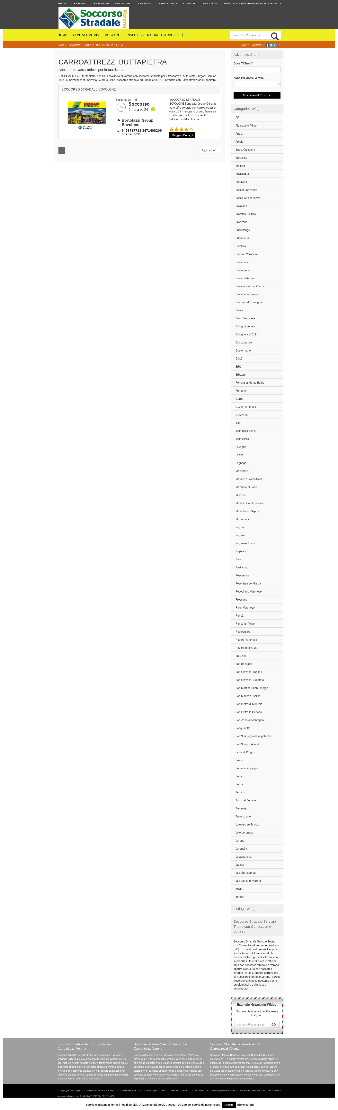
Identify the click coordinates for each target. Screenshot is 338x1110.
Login (244, 45)
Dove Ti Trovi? (243, 63)
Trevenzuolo (243, 816)
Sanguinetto (243, 728)
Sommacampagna (247, 768)
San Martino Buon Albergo (252, 688)
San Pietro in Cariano (249, 712)
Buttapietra (74, 45)
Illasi (238, 423)
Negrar (240, 527)
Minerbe (241, 495)
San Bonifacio (244, 664)
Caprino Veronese (247, 254)
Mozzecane (243, 519)
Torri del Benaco (246, 800)
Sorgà (239, 784)
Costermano (243, 350)
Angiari (240, 133)
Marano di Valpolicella (249, 479)
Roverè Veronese (246, 640)
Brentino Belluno (246, 214)
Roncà (240, 615)
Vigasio (240, 864)
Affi (237, 117)
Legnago (241, 463)
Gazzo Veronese (246, 407)
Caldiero (241, 246)
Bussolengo (243, 230)
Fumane (241, 390)
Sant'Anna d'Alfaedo (248, 744)
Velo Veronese (244, 832)
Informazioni (245, 1104)
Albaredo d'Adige (246, 125)
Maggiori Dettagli (182, 135)
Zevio (239, 889)
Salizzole (241, 656)
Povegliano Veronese (249, 591)
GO (273, 1024)
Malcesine (242, 471)
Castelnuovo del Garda (250, 286)
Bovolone (241, 206)
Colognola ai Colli (246, 334)
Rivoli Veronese (245, 607)
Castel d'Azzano (245, 278)
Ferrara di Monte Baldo (250, 382)
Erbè (238, 366)
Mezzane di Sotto (246, 487)
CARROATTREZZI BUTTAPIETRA (103, 45)
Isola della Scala (246, 431)
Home (61, 45)
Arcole (239, 141)
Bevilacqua (242, 174)
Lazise (240, 455)
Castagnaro (243, 270)
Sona (239, 776)
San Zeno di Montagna (250, 720)
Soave (239, 760)
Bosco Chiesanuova (248, 198)
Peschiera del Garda (248, 583)
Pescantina (242, 575)
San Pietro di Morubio (249, 704)
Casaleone (242, 262)
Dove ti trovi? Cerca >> (257, 95)
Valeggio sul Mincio (247, 824)
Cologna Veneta (245, 326)
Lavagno (241, 447)
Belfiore (240, 166)
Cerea (239, 310)
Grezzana (242, 415)
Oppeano (241, 551)
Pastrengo (242, 567)
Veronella (241, 848)
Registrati (256, 45)
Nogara (240, 535)
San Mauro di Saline (248, 696)
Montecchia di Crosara (249, 503)
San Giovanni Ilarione (249, 672)
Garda (239, 399)
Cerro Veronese (245, 318)
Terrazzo (241, 792)
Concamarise (244, 342)
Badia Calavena (245, 149)
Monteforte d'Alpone (248, 511)
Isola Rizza (242, 439)
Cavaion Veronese (247, 294)
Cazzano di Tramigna (249, 302)
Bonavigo (241, 182)
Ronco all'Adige (245, 623)
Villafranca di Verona (248, 881)
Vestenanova (244, 856)
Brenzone (241, 222)
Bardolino (241, 157)
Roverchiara (243, 631)
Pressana (241, 599)
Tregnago (241, 808)
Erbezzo (241, 374)
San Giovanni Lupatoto (250, 680)
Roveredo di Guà (246, 648)
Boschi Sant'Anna (246, 190)
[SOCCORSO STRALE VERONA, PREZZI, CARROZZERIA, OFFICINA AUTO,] (104, 18)
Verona (240, 840)
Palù (238, 559)
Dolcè (239, 358)
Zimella (240, 897)
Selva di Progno (245, 752)
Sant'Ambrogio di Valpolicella (253, 736)
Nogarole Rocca (245, 543)
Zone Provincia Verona (249, 78)
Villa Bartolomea (246, 872)
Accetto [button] (229, 1104)
